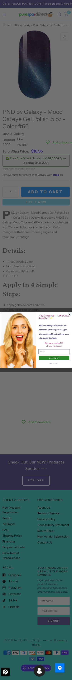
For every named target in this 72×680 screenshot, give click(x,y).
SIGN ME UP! (54, 358)
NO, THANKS (54, 363)
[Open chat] (59, 667)
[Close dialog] (69, 314)
